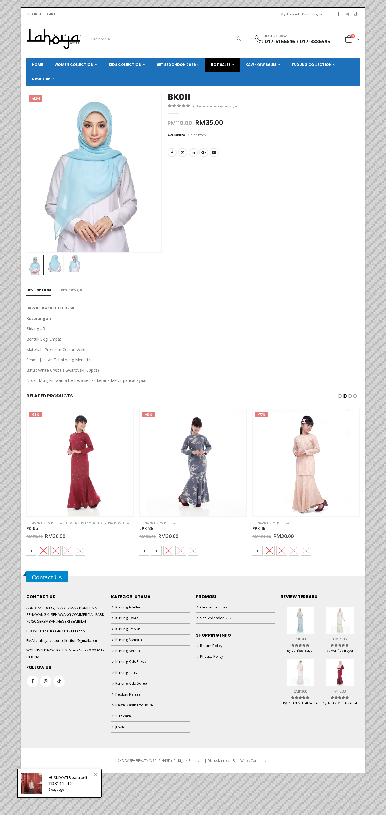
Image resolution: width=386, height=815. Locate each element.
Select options (124, 419)
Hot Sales (220, 64)
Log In (317, 14)
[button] (27, 172)
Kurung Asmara (128, 639)
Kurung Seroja (127, 650)
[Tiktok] (355, 14)
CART (51, 14)
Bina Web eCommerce (250, 760)
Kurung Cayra (127, 617)
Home (37, 64)
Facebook (172, 152)
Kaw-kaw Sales (261, 64)
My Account (290, 14)
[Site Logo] (54, 39)
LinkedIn (193, 152)
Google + (203, 152)
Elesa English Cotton (81, 523)
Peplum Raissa (128, 694)
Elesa (59, 523)
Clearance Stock (39, 523)
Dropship (41, 78)
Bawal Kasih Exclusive (134, 705)
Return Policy (211, 645)
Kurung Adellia (127, 607)
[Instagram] (347, 14)
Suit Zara (123, 716)
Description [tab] (38, 289)
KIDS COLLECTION (125, 64)
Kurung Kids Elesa (115, 523)
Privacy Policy (211, 656)
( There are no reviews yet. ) (216, 106)
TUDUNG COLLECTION (312, 64)
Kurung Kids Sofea (131, 683)
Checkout (34, 14)
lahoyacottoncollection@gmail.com (67, 640)
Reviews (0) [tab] (71, 289)
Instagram (45, 681)
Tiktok (59, 681)
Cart (305, 14)
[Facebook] (338, 14)
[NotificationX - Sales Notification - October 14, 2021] (59, 783)
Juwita (120, 726)
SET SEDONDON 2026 (176, 64)
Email (214, 152)
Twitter (182, 152)
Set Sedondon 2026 (216, 617)
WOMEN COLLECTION (74, 64)
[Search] (239, 39)
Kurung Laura (126, 672)
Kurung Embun (127, 628)
